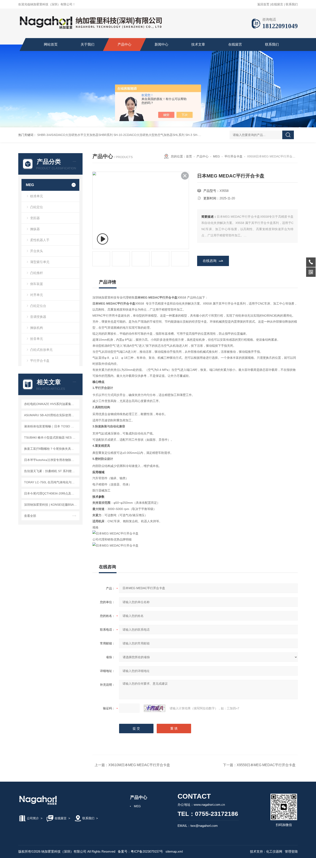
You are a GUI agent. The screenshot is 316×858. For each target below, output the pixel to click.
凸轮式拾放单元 (41, 349)
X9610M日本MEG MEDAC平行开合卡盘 (139, 765)
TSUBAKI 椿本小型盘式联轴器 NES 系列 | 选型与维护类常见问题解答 (51, 437)
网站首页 (51, 44)
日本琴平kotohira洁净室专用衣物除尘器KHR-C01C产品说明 (51, 460)
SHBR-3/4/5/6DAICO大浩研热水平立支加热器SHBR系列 (75, 135)
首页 (189, 156)
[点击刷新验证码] (154, 708)
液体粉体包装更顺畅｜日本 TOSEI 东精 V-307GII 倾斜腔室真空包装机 (51, 426)
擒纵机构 (36, 328)
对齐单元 (36, 295)
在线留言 (277, 4)
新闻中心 (161, 44)
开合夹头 (36, 251)
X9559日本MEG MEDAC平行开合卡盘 (266, 765)
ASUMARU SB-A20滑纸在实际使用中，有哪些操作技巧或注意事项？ (51, 415)
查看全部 (30, 516)
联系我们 (292, 4)
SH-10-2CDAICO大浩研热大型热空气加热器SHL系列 (149, 135)
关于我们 (87, 44)
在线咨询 (209, 261)
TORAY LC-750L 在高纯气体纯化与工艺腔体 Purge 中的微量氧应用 (51, 482)
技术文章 (198, 44)
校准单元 (36, 196)
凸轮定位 (36, 207)
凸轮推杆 (36, 273)
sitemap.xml (174, 851)
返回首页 (263, 4)
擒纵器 (35, 229)
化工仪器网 (274, 851)
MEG (30, 185)
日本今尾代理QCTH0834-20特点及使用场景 (51, 493)
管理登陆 (291, 851)
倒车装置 (36, 284)
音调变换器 (38, 317)
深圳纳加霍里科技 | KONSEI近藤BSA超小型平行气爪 (51, 504)
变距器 (35, 218)
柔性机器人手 (39, 240)
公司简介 (33, 818)
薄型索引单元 (39, 262)
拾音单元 (36, 338)
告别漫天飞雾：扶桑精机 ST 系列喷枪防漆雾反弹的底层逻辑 (51, 471)
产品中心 (124, 44)
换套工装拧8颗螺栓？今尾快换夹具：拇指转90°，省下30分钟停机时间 (51, 448)
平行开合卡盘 (39, 360)
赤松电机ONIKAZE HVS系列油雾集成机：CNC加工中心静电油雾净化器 (51, 404)
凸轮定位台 (38, 306)
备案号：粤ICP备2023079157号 (140, 851)
